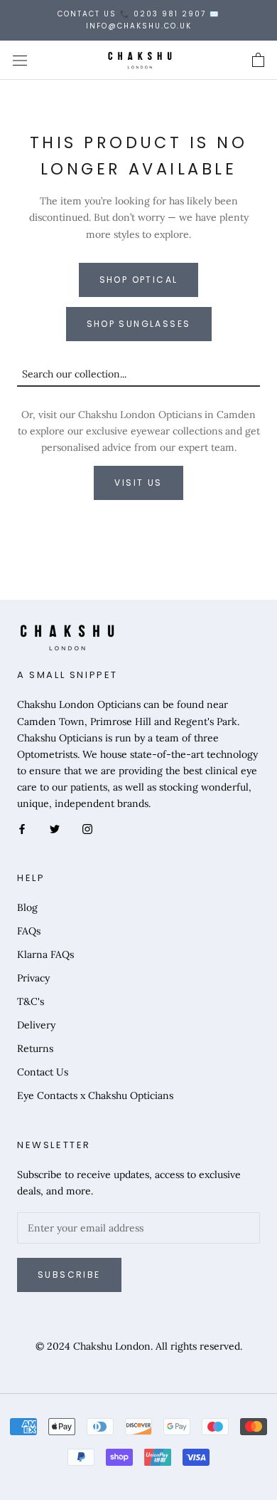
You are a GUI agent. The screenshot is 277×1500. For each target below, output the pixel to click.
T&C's (30, 1001)
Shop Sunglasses (139, 324)
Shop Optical (138, 280)
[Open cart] (258, 60)
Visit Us (138, 482)
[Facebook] (22, 828)
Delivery (36, 1025)
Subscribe (69, 1275)
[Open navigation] (20, 60)
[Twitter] (55, 828)
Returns (35, 1048)
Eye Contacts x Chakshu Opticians (95, 1095)
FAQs (28, 931)
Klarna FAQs (45, 954)
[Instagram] (87, 828)
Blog (27, 907)
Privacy (33, 978)
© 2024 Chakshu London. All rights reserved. (139, 1346)
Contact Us (42, 1072)
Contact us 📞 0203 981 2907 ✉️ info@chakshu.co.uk (138, 20)
